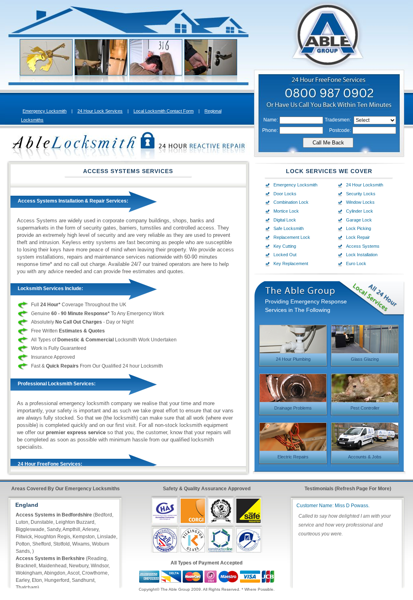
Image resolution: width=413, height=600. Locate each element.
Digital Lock (284, 219)
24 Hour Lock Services (100, 111)
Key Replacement (290, 263)
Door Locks (284, 193)
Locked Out (284, 254)
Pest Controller (365, 408)
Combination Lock (291, 202)
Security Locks (360, 193)
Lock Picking (358, 228)
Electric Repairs (293, 456)
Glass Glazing (365, 359)
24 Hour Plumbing (293, 359)
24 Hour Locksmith (364, 184)
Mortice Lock (286, 211)
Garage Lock (359, 219)
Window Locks (360, 202)
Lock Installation (362, 254)
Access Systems (363, 246)
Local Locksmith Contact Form (163, 111)
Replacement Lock (291, 237)
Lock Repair (358, 237)
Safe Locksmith (288, 228)
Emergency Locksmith (45, 111)
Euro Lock (356, 263)
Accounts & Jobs (365, 456)
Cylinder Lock (359, 211)
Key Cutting (284, 246)
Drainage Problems (293, 408)
